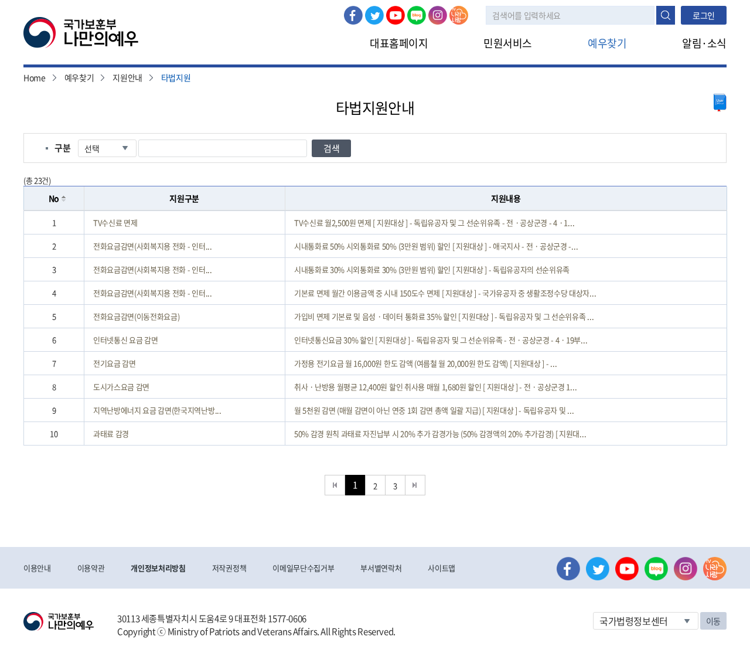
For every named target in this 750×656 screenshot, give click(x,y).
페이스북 (353, 15)
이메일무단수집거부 (303, 567)
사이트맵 (441, 567)
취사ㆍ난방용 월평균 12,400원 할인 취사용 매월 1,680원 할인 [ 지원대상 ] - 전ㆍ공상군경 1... (435, 386)
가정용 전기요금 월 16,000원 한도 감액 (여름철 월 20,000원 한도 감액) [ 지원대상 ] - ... (425, 363)
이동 (713, 621)
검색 (665, 15)
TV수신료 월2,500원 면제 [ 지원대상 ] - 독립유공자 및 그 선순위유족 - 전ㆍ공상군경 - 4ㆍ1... (434, 222)
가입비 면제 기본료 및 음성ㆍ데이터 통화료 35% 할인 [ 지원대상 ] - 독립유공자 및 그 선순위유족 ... (444, 316)
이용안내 (37, 567)
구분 (62, 147)
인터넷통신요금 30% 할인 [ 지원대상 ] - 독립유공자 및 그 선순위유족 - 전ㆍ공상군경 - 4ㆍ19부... (440, 339)
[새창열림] (720, 103)
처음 (335, 485)
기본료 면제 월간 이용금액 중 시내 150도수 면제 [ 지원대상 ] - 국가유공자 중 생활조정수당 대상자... (445, 292)
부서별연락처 (380, 567)
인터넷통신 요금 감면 (125, 339)
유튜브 (395, 15)
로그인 (704, 15)
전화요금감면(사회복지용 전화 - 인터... (152, 245)
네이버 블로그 (416, 15)
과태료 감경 (111, 433)
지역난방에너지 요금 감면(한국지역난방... (157, 410)
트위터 (374, 15)
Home (34, 77)
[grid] (375, 328)
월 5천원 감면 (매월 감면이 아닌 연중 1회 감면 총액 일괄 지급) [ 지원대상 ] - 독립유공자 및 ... (434, 410)
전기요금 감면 (114, 363)
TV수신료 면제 (115, 222)
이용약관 (91, 567)
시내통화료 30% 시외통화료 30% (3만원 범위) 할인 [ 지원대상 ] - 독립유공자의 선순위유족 (432, 269)
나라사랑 (458, 15)
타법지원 (176, 77)
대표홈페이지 (399, 43)
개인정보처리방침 (158, 567)
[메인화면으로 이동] (80, 31)
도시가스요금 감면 (121, 386)
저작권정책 (229, 567)
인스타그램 (437, 15)
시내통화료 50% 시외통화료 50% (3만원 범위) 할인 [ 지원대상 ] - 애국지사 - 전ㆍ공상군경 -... (436, 245)
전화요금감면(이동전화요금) (136, 316)
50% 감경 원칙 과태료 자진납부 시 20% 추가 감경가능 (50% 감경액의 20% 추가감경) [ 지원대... (440, 433)
